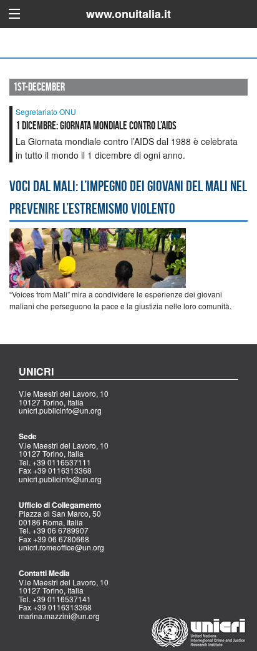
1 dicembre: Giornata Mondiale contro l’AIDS (96, 125)
